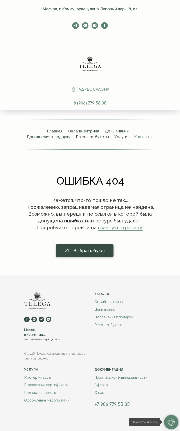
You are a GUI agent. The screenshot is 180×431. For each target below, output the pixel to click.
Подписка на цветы (40, 393)
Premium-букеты (108, 325)
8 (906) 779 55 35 (90, 103)
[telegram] (75, 25)
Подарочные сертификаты (46, 385)
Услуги (31, 369)
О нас (99, 393)
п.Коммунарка (34, 334)
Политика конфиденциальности (121, 377)
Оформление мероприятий (47, 400)
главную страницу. (120, 227)
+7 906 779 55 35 (112, 404)
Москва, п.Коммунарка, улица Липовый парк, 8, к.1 (90, 9)
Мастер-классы (37, 377)
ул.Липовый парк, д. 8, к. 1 (43, 339)
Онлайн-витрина (83, 131)
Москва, (30, 330)
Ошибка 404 (90, 181)
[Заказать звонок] (171, 422)
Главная (54, 131)
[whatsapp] (85, 25)
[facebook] (104, 25)
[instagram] (95, 25)
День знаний (117, 131)
